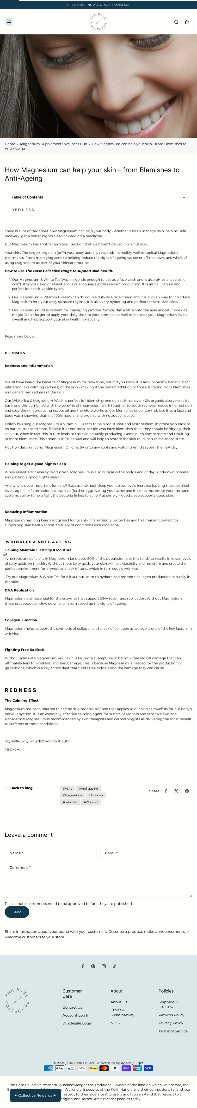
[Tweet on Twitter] (176, 791)
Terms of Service (173, 1031)
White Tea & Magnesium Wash (37, 401)
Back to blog (21, 788)
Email (111, 853)
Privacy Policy (171, 1023)
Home (10, 144)
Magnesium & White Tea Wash (45, 280)
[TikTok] (114, 966)
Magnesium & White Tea (39, 577)
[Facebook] (82, 966)
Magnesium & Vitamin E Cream (65, 424)
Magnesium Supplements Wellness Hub (53, 144)
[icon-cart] (187, 21)
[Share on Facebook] (165, 791)
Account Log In (76, 1015)
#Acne (67, 788)
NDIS (115, 1023)
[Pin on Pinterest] (187, 791)
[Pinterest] (93, 966)
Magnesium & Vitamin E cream (45, 297)
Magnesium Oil (32, 310)
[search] (176, 21)
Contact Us (72, 1007)
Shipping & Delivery (168, 1004)
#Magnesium (72, 795)
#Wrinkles (91, 802)
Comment (20, 867)
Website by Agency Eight (122, 1063)
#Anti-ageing (88, 788)
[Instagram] (103, 966)
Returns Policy (171, 1015)
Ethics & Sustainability (122, 1012)
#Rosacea (96, 795)
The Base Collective (83, 1063)
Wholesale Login (77, 1023)
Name (16, 853)
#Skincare (70, 802)
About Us (119, 1002)
